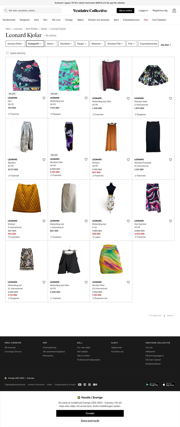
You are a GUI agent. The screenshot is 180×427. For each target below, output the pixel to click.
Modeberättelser (153, 363)
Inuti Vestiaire (159, 19)
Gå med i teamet (153, 359)
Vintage (69, 19)
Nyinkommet (9, 19)
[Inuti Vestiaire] (168, 20)
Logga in (143, 10)
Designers (25, 19)
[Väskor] (86, 20)
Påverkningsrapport (155, 355)
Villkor (49, 384)
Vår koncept (10, 347)
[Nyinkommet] (17, 20)
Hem (8, 28)
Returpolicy (48, 355)
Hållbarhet (150, 351)
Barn (116, 19)
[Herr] (50, 20)
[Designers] (32, 20)
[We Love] (63, 20)
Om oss (149, 347)
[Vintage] (75, 20)
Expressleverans (131, 19)
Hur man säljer (83, 347)
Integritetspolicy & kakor (65, 384)
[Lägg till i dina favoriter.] (44, 98)
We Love (56, 19)
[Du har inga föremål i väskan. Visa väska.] (174, 11)
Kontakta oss (117, 351)
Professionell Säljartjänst (88, 359)
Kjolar (44, 28)
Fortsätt (90, 413)
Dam (36, 19)
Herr (45, 19)
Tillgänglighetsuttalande (14, 384)
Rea (146, 19)
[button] (174, 11)
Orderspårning (49, 347)
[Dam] (41, 20)
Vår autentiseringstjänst (54, 351)
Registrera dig (160, 10)
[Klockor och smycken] (112, 20)
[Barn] (121, 20)
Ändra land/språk (90, 420)
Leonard (18, 28)
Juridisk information (36, 384)
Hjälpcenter (116, 347)
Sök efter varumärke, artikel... (22, 10)
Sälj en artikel (125, 10)
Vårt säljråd (82, 351)
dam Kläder (32, 28)
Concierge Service (13, 351)
